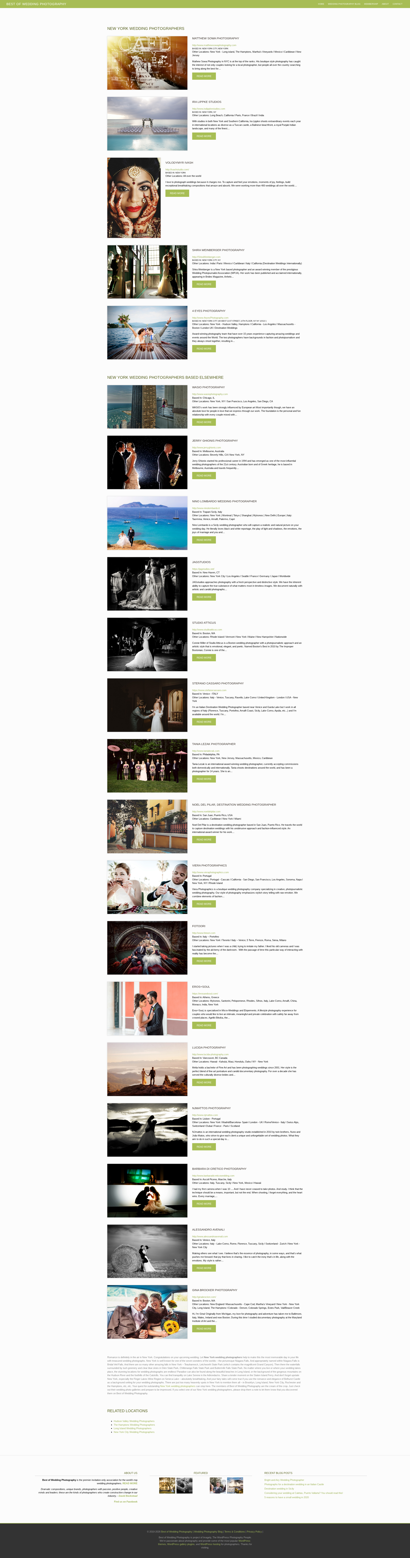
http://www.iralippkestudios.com (208, 108)
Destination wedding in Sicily (279, 1488)
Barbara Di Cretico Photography (219, 1168)
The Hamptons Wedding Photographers (134, 1424)
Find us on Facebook (125, 1501)
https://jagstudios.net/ (203, 569)
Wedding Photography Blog (344, 4)
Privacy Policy (254, 1531)
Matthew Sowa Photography (215, 38)
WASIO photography (208, 387)
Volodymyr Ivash (179, 162)
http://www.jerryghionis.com (206, 447)
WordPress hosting (210, 1544)
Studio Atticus (204, 622)
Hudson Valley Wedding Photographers (134, 1421)
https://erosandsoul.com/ (205, 993)
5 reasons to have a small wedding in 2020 (286, 1497)
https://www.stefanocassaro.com (209, 690)
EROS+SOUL (201, 986)
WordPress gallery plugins (181, 1544)
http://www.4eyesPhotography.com (210, 317)
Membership (371, 4)
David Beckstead (128, 1495)
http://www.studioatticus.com (207, 629)
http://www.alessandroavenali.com (210, 1236)
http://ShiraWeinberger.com (206, 257)
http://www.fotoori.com (203, 933)
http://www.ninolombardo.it (206, 508)
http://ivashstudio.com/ (177, 169)
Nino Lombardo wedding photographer (224, 501)
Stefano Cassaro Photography (218, 683)
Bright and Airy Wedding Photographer (284, 1480)
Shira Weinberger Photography (218, 250)
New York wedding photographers (177, 1386)
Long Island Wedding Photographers (133, 1428)
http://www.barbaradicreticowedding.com (213, 1175)
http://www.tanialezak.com (206, 750)
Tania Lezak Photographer (214, 744)
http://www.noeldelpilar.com (206, 811)
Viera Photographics (209, 865)
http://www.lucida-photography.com (210, 1054)
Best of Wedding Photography (176, 1531)
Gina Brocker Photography (214, 1290)
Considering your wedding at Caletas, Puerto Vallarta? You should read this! (303, 1493)
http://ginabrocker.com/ (204, 1297)
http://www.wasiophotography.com (210, 394)
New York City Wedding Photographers (134, 1432)
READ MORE (130, 1483)
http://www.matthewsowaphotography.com (214, 45)
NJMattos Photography (211, 1108)
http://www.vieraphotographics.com (210, 872)
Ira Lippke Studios (206, 101)
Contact (397, 4)
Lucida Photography (209, 1047)
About (385, 4)
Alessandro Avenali (208, 1229)
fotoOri (198, 926)
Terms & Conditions (235, 1531)
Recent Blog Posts (278, 1473)
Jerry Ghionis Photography (215, 440)
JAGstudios (201, 562)
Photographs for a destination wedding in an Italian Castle (294, 1484)
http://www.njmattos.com (205, 1115)
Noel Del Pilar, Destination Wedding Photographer (234, 804)
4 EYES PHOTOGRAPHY (209, 310)
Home (321, 4)
